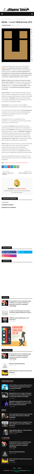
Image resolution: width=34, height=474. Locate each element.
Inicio (3, 19)
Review (23, 162)
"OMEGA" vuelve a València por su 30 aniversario (19, 318)
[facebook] (9, 252)
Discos (10, 162)
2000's (6, 162)
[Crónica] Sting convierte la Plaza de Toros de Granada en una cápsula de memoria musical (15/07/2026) (20, 386)
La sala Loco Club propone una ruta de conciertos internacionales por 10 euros (20, 311)
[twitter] (24, 252)
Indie (14, 162)
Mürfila (17, 162)
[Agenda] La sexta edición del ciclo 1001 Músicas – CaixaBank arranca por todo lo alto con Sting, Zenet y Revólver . (20, 403)
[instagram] (9, 255)
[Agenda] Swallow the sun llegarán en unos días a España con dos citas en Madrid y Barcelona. (20, 423)
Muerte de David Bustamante (17, 363)
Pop (20, 162)
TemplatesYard (15, 470)
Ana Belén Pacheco (6, 25)
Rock (6, 19)
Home (14, 468)
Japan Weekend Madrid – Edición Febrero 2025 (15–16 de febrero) (20, 431)
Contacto (19, 468)
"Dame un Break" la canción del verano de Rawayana (20, 371)
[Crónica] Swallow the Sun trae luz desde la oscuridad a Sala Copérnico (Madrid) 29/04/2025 (20, 415)
